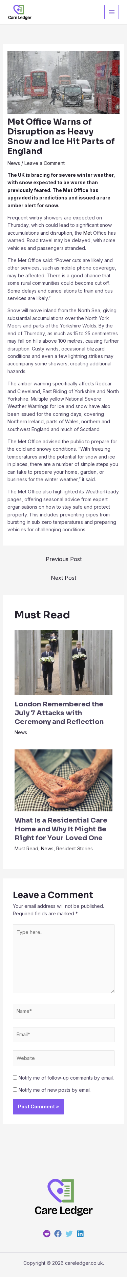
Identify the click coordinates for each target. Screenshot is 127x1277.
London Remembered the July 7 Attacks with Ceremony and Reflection (59, 713)
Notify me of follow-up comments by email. (66, 1078)
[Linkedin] (80, 1233)
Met (87, 233)
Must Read (26, 848)
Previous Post (64, 559)
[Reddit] (46, 1233)
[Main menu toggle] (111, 12)
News (13, 163)
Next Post (63, 577)
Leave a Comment (44, 163)
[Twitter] (69, 1233)
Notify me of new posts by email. (55, 1090)
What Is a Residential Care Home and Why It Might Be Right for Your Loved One (61, 829)
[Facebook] (58, 1233)
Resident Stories (74, 848)
